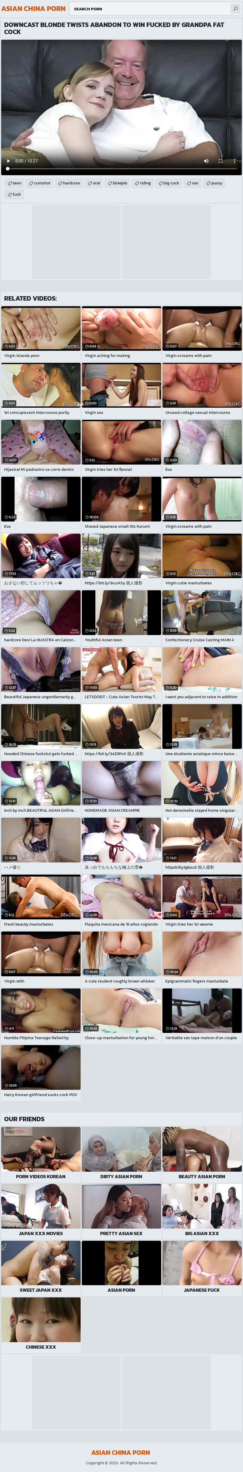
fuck (17, 194)
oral (96, 183)
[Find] (236, 9)
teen (17, 183)
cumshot (42, 183)
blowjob (120, 183)
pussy (216, 183)
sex (195, 183)
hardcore (71, 183)
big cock (171, 183)
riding (145, 183)
